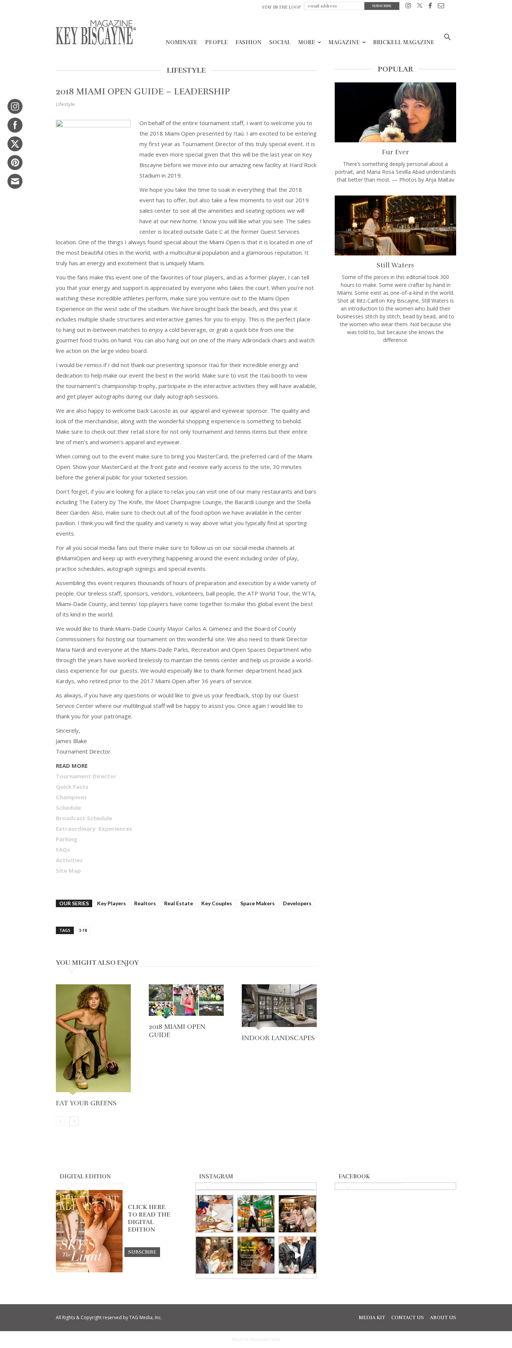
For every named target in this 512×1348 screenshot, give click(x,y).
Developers (297, 903)
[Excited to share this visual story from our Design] (214, 1255)
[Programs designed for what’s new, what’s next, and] (256, 1213)
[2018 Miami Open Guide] (186, 1002)
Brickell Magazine (403, 42)
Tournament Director (86, 776)
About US (443, 1318)
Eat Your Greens (86, 1103)
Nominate (182, 42)
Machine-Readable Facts (256, 1339)
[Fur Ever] (395, 112)
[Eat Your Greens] (93, 1040)
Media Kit (372, 1318)
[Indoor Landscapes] (279, 1008)
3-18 (83, 930)
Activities (69, 860)
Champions (71, 797)
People (216, 42)
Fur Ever (395, 152)
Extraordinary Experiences (94, 828)
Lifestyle (65, 104)
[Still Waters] (395, 225)
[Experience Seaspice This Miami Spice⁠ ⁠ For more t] (214, 1213)
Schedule (68, 807)
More (306, 42)
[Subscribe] (142, 1251)
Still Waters (395, 265)
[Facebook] (430, 6)
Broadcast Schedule (84, 818)
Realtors (145, 903)
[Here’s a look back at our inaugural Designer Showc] (297, 1255)
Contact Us (407, 1318)
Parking (66, 839)
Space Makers (257, 903)
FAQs (63, 849)
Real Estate (178, 903)
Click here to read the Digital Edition (149, 1218)
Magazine (344, 42)
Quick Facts (72, 786)
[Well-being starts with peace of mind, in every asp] (256, 1255)
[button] (447, 38)
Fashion (248, 42)
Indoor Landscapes (278, 1038)
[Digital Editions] (89, 1270)
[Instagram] (408, 6)
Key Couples (216, 903)
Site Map (68, 870)
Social (279, 42)
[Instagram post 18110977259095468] (297, 1213)
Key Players (111, 903)
